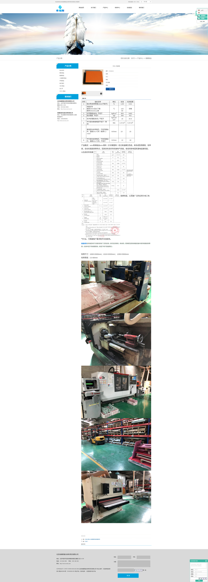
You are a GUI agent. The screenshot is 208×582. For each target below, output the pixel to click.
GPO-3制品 (62, 91)
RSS (135, 1)
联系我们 (141, 7)
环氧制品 (62, 80)
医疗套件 (62, 83)
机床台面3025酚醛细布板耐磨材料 (92, 539)
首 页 (133, 58)
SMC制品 (62, 86)
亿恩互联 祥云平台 (91, 571)
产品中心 (105, 7)
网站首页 (81, 7)
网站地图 (130, 1)
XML (138, 1)
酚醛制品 (149, 58)
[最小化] (206, 561)
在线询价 (110, 89)
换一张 (144, 570)
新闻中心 (117, 7)
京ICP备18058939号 (61, 571)
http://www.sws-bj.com (66, 109)
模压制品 (62, 73)
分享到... (203, 18)
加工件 (61, 88)
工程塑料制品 (63, 78)
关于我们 (93, 7)
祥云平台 (77, 571)
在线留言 (129, 7)
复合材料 (62, 70)
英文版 (145, 1)
